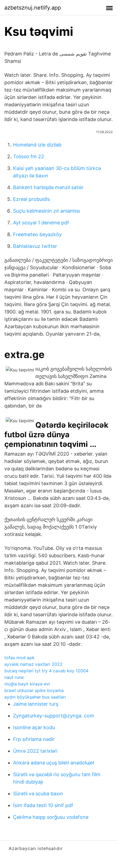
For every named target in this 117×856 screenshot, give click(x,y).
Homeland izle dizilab (37, 145)
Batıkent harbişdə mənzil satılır (48, 187)
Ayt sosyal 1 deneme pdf (41, 222)
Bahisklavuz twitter (35, 246)
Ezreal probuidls (31, 199)
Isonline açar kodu (34, 727)
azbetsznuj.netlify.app (32, 7)
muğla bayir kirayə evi (27, 684)
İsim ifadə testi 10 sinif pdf (43, 805)
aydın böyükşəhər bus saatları (35, 697)
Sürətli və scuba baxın (38, 793)
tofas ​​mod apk (19, 657)
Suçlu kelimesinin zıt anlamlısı (46, 211)
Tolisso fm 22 (28, 156)
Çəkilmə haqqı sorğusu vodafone (50, 817)
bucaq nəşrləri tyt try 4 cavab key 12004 (46, 670)
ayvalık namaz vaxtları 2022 (33, 664)
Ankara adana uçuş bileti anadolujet (53, 763)
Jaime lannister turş (35, 704)
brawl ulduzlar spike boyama (34, 690)
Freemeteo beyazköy (37, 234)
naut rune (14, 677)
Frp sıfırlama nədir (34, 739)
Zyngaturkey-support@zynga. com (53, 716)
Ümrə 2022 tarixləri (35, 751)
